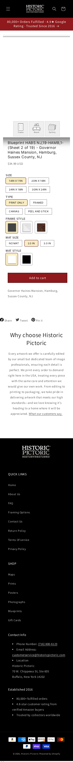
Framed (38, 202)
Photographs (16, 602)
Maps (11, 574)
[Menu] (8, 8)
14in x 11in (16, 180)
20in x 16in (38, 180)
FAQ (10, 503)
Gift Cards (14, 620)
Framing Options (19, 512)
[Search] (54, 8)
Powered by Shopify (49, 753)
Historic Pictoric (30, 753)
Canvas (14, 211)
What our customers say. (45, 414)
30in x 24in (39, 189)
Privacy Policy (17, 549)
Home (12, 485)
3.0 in (47, 243)
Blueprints (15, 611)
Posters (13, 592)
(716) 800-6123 (47, 644)
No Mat (14, 243)
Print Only (16, 202)
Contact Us (15, 521)
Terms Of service (18, 540)
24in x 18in (16, 189)
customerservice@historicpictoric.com (38, 655)
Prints (12, 583)
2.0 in (31, 243)
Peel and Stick (38, 211)
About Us (14, 494)
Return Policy (17, 531)
